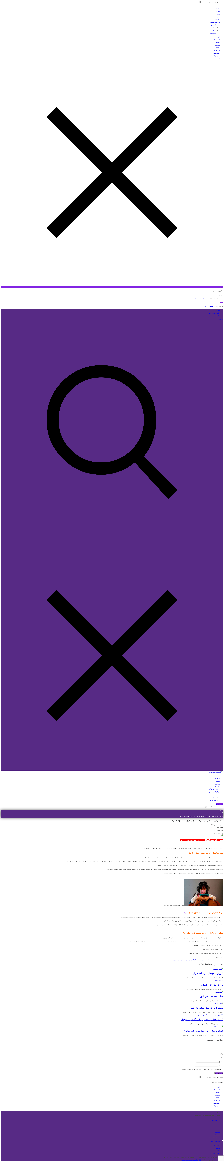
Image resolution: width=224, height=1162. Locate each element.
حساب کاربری (216, 1134)
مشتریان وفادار (216, 1145)
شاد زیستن (217, 45)
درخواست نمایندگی (215, 22)
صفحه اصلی (217, 8)
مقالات (218, 14)
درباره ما (218, 16)
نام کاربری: (217, 291)
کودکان (218, 42)
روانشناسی (217, 47)
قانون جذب (217, 50)
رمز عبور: (218, 294)
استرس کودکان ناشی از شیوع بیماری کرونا (203, 959)
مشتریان (218, 315)
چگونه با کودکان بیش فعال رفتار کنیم (207, 1008)
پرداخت (214, 30)
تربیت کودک (217, 39)
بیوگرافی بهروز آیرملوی (214, 313)
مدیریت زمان (216, 56)
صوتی (218, 58)
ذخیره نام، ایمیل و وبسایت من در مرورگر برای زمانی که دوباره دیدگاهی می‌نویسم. (201, 1069)
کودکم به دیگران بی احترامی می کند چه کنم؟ (203, 1031)
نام (222, 1058)
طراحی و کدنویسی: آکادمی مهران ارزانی (191, 1160)
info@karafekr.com (215, 1120)
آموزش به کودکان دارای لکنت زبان (208, 973)
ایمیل (221, 1061)
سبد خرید (214, 27)
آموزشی (218, 37)
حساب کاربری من (215, 25)
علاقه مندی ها (213, 33)
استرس (215, 959)
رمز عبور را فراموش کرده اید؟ (202, 298)
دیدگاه (221, 1054)
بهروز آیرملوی (203, 827)
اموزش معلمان (216, 53)
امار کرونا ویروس (189, 959)
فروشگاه (218, 11)
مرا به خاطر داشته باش (215, 298)
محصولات (217, 1132)
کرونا (186, 912)
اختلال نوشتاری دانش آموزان (210, 996)
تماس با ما (217, 19)
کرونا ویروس (180, 959)
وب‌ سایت (221, 1065)
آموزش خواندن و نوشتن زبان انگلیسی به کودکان (202, 1019)
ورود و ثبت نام (219, 804)
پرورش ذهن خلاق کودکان (212, 985)
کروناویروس (174, 959)
